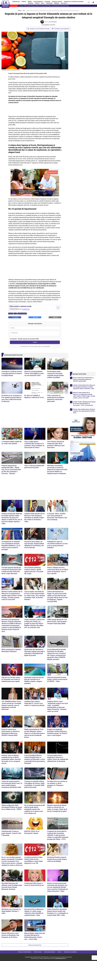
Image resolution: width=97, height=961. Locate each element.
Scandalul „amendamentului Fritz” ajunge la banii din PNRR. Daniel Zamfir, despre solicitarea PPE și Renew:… (46, 5)
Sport (42, 3)
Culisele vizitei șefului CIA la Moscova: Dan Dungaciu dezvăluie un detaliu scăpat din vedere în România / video (34, 517)
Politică (24, 1)
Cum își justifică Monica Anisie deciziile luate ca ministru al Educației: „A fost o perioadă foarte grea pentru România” (34, 759)
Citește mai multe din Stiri (34, 945)
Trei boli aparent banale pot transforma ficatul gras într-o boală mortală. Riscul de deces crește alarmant (12, 570)
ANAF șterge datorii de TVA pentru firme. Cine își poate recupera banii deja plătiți (57, 621)
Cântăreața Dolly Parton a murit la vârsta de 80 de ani (34, 884)
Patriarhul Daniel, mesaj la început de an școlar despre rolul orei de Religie (57, 859)
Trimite (35, 342)
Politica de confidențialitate (24, 952)
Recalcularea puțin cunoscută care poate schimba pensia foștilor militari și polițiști (55, 374)
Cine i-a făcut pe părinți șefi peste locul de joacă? (34, 466)
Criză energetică (38, 1)
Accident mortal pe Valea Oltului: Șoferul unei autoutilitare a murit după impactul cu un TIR (33, 860)
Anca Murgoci (53, 21)
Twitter (36, 317)
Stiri (24, 10)
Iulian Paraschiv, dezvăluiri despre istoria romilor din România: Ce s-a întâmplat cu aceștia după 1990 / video (57, 912)
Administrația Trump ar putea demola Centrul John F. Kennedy (11, 833)
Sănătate (30, 3)
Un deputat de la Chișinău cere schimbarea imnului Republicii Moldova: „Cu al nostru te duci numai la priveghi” (11, 545)
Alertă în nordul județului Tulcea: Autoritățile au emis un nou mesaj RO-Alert (34, 373)
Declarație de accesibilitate (70, 952)
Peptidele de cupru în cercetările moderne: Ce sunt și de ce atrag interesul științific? (57, 544)
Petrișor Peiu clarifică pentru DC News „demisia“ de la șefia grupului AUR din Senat (84, 410)
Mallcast (56, 3)
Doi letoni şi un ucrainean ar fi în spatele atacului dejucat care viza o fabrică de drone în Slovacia (12, 398)
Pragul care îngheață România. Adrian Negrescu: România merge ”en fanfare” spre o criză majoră (57, 732)
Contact (59, 952)
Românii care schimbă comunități (73, 1)
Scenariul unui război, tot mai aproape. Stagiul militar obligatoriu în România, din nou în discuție (34, 544)
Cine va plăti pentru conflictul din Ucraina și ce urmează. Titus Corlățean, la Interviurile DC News (34, 444)
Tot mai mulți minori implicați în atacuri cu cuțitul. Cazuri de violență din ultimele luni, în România (57, 758)
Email (56, 317)
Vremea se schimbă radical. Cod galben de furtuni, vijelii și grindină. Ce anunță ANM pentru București (34, 784)
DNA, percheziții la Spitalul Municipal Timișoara (11, 650)
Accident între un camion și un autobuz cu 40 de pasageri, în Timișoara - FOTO (57, 784)
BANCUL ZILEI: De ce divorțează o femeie (31, 832)
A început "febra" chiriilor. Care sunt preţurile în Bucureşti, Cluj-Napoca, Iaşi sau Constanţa (57, 516)
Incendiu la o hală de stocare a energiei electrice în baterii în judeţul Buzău (12, 373)
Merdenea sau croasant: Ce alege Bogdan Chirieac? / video (11, 911)
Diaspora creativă (57, 1)
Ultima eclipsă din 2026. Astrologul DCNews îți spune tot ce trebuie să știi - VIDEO (12, 807)
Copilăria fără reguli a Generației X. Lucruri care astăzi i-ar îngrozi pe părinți (34, 703)
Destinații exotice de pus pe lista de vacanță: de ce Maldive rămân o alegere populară (34, 680)
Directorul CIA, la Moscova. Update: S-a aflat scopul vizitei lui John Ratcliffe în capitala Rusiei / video (34, 912)
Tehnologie (49, 3)
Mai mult (64, 3)
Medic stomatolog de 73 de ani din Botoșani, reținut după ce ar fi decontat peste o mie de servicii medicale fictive (34, 733)
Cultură (37, 3)
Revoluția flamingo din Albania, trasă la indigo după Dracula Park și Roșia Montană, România (12, 886)
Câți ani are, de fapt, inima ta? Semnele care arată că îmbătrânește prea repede (11, 679)
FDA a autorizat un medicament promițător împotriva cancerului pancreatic (55, 398)
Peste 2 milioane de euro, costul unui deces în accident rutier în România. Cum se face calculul (57, 570)
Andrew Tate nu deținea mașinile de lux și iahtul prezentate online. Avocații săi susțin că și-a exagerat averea (11, 759)
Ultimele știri (16, 1)
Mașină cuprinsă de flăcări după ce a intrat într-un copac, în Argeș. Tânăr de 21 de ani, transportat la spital (57, 808)
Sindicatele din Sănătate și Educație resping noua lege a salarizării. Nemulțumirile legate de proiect (34, 652)
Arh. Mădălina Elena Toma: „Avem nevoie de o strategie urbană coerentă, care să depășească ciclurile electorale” (11, 705)
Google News (26, 309)
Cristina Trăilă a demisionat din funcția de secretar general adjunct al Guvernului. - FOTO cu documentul (84, 403)
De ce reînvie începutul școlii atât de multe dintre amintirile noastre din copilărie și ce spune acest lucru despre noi (34, 809)
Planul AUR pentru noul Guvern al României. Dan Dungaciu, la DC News (10, 935)
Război (30, 1)
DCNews (5, 4)
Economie (47, 1)
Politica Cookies (38, 952)
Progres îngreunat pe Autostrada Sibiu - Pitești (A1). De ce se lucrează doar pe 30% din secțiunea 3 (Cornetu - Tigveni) (11, 469)
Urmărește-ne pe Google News (61, 28)
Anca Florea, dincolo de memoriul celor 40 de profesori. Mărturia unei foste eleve (55, 444)
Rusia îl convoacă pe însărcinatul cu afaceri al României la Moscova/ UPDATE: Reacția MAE (10, 732)
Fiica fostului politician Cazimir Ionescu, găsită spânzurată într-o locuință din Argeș (33, 570)
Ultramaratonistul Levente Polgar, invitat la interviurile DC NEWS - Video (57, 679)
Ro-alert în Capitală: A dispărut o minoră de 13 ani (34, 396)
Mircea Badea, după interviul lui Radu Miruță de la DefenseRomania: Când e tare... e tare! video (34, 936)
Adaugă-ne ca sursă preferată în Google (39, 28)
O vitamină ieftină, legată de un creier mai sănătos (12, 442)
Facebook (16, 317)
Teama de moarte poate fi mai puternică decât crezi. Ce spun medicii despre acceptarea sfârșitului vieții (12, 784)
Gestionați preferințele (49, 952)
